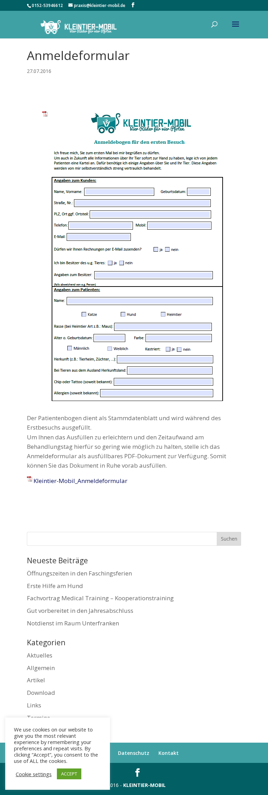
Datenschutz (133, 753)
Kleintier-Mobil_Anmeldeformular (80, 481)
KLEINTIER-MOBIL (144, 785)
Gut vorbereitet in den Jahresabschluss (80, 611)
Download (41, 693)
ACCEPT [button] (69, 774)
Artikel (36, 680)
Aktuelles (39, 655)
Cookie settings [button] (34, 774)
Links (34, 705)
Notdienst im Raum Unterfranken (73, 623)
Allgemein (41, 668)
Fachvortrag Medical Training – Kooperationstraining (100, 598)
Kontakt (168, 753)
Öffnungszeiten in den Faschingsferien (79, 573)
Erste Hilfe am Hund (55, 586)
